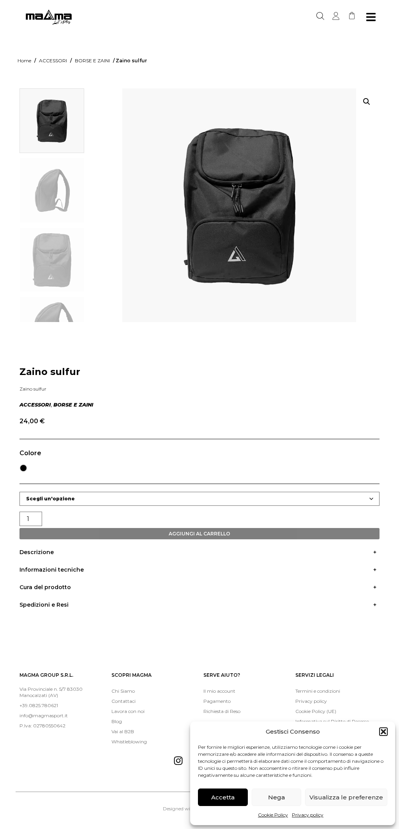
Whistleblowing (129, 742)
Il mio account (219, 691)
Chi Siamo (123, 691)
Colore (30, 453)
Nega (276, 797)
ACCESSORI (53, 60)
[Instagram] (178, 760)
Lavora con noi (128, 711)
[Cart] (352, 15)
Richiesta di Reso (221, 711)
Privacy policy (307, 815)
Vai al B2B (122, 731)
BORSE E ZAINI (92, 60)
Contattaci (123, 701)
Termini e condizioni (317, 691)
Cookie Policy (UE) (315, 711)
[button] (383, 732)
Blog (116, 721)
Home (24, 60)
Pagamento (217, 701)
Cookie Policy (273, 815)
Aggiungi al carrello (199, 534)
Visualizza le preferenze (346, 797)
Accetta (223, 797)
